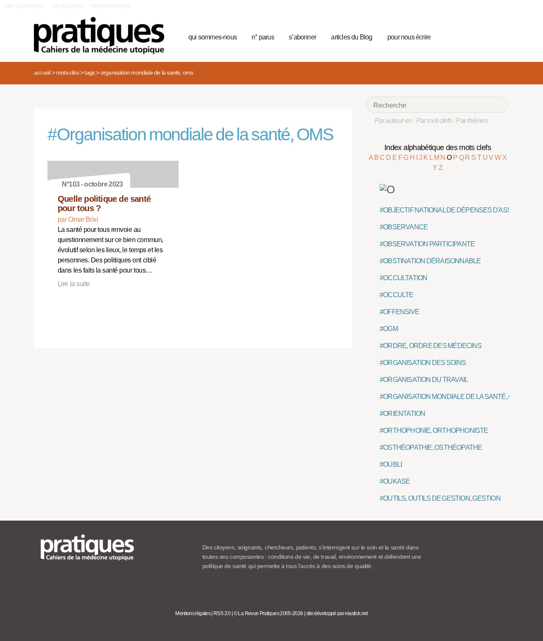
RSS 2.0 (222, 613)
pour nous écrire (409, 37)
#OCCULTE (397, 294)
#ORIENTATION (402, 413)
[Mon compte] (484, 36)
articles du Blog (351, 37)
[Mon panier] (469, 36)
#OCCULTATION (403, 277)
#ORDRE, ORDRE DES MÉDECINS (430, 345)
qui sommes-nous (212, 37)
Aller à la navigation (25, 6)
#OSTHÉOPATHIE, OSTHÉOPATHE (431, 447)
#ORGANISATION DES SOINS (423, 362)
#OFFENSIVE (399, 311)
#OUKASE (395, 481)
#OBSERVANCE (404, 227)
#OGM (389, 328)
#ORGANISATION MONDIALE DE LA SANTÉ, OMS (451, 396)
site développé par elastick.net (337, 613)
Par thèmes (472, 120)
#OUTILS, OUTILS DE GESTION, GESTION (440, 498)
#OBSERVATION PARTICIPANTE (427, 244)
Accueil (42, 72)
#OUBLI (391, 464)
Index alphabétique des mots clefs (437, 147)
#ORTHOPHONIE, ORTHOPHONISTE (434, 430)
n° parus (263, 37)
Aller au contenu (68, 6)
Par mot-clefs (434, 120)
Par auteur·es (393, 120)
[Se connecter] (498, 36)
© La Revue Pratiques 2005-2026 (268, 613)
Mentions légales (192, 613)
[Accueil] (102, 35)
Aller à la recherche (110, 6)
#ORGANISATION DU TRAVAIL (424, 379)
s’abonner (302, 37)
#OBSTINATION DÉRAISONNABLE (430, 261)
